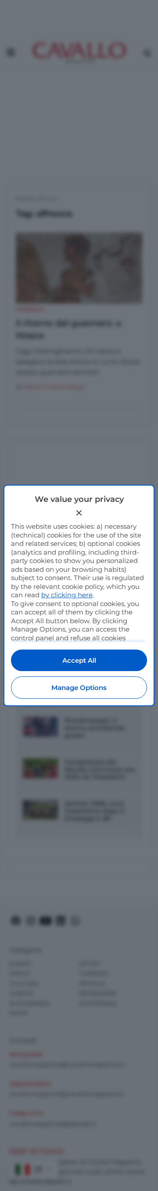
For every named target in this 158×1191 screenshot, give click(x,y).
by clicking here (67, 595)
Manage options (79, 687)
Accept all (79, 660)
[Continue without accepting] (79, 512)
